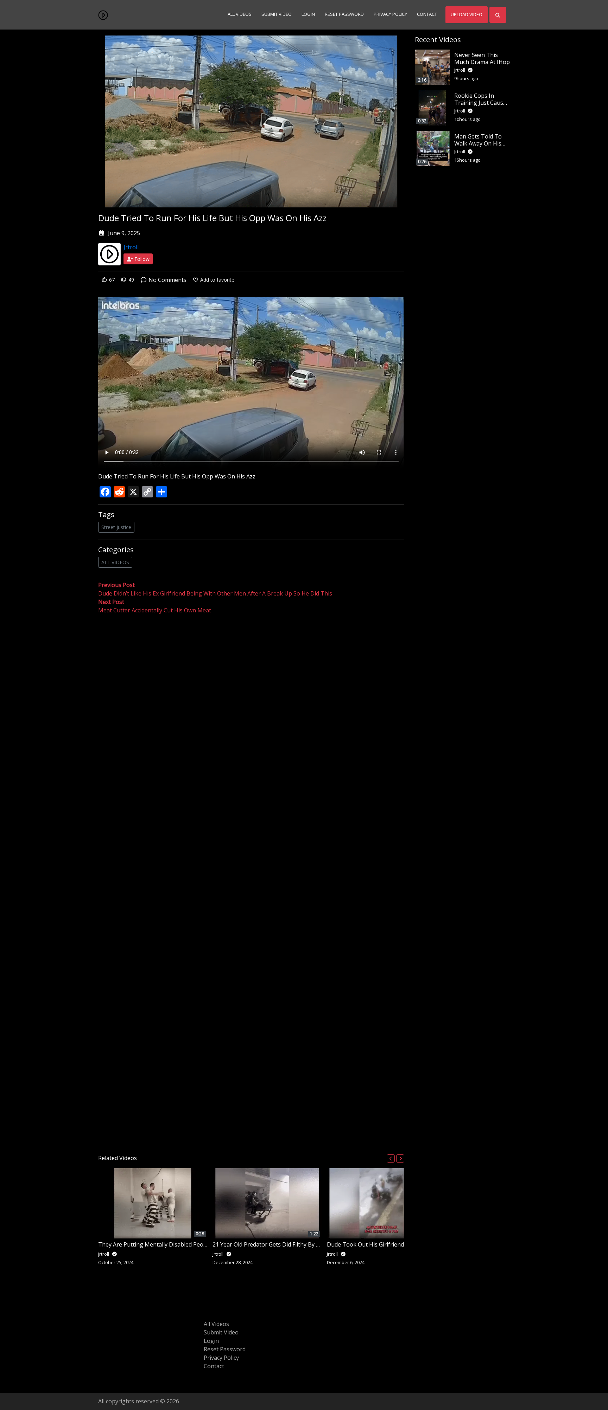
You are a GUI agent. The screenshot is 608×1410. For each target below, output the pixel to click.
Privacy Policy (390, 14)
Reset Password (344, 14)
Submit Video (276, 14)
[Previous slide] (391, 1158)
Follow (141, 259)
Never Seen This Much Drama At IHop (482, 58)
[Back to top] (22, 1368)
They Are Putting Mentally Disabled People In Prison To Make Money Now (196, 1244)
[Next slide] (400, 1158)
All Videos (240, 14)
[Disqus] (251, 882)
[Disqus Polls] (251, 706)
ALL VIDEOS (115, 562)
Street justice (116, 527)
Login (308, 14)
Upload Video (466, 14)
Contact (427, 14)
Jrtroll (131, 247)
